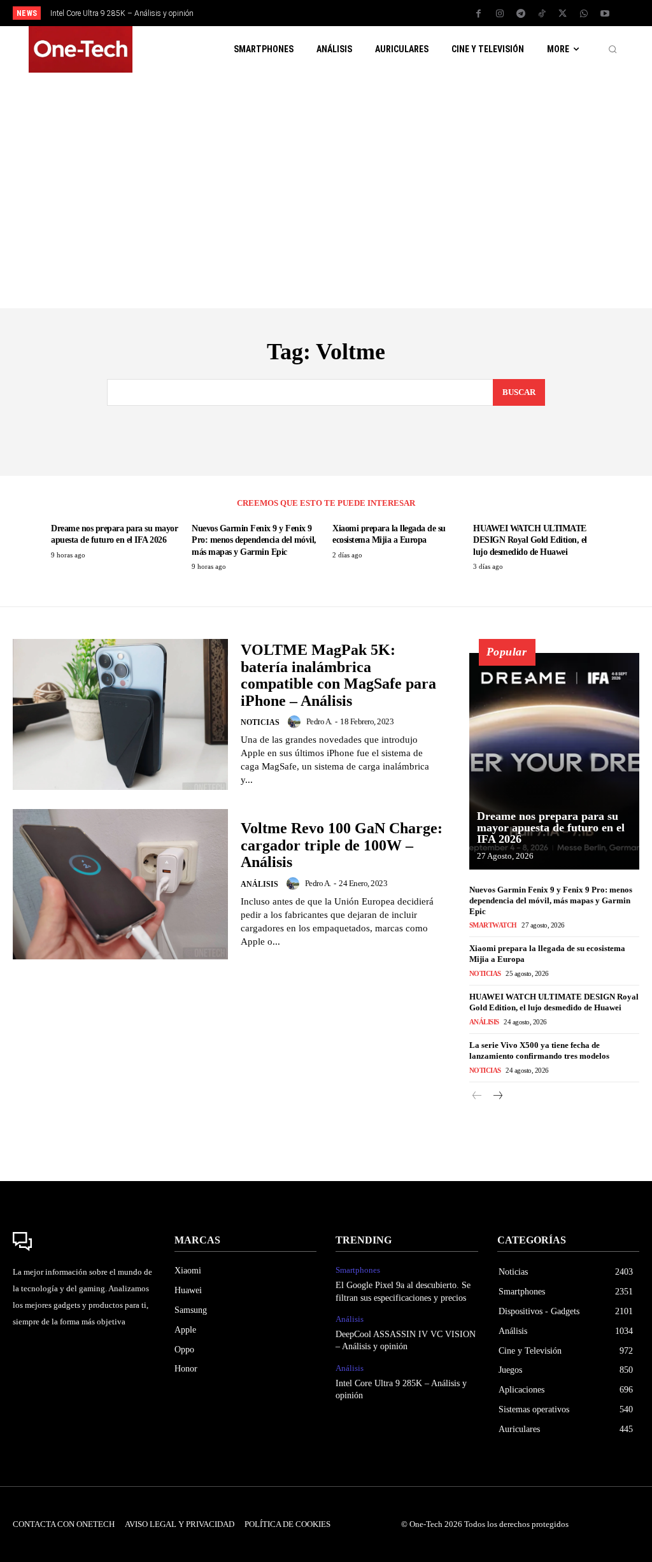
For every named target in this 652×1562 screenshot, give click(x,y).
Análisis (259, 884)
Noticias (260, 722)
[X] (563, 14)
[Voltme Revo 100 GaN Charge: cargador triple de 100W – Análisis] (120, 884)
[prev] (339, 13)
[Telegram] (521, 14)
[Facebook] (479, 14)
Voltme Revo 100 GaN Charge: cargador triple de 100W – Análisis (342, 845)
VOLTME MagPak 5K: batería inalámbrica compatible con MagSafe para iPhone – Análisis (338, 674)
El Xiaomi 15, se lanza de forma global (124, 13)
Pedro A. (319, 721)
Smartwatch (493, 925)
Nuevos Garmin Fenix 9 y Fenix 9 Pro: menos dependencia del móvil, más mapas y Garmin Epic (254, 540)
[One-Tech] (84, 1241)
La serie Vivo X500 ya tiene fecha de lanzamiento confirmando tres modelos (539, 1050)
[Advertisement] (326, 184)
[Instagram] (500, 14)
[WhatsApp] (584, 14)
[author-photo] (296, 721)
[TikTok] (542, 14)
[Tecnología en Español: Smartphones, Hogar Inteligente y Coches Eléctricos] (80, 49)
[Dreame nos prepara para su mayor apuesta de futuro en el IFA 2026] (554, 761)
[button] (612, 50)
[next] (359, 13)
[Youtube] (605, 14)
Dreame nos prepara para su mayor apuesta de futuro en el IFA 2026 (551, 827)
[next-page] (498, 1097)
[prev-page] (477, 1097)
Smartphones (358, 1270)
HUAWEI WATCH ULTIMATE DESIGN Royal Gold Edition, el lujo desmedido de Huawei (530, 540)
